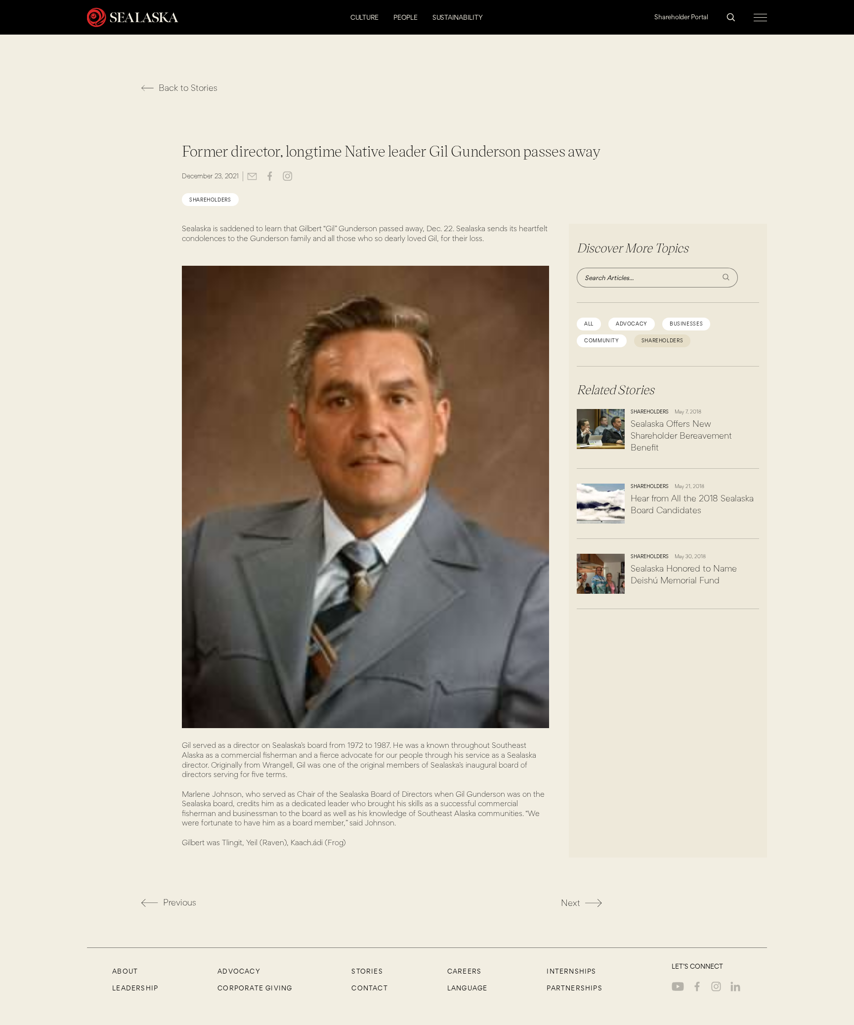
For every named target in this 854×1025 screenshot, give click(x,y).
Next (570, 903)
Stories (367, 971)
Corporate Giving (254, 987)
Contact (369, 987)
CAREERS (464, 971)
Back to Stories (188, 87)
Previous (179, 902)
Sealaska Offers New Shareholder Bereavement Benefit (681, 435)
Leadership (135, 987)
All (589, 324)
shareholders (210, 200)
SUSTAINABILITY (457, 17)
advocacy (631, 324)
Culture (684, 81)
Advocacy (238, 971)
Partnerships (574, 987)
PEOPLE (405, 17)
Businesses (686, 324)
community (601, 340)
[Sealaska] (132, 17)
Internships (571, 971)
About (125, 971)
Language (467, 987)
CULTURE (364, 17)
